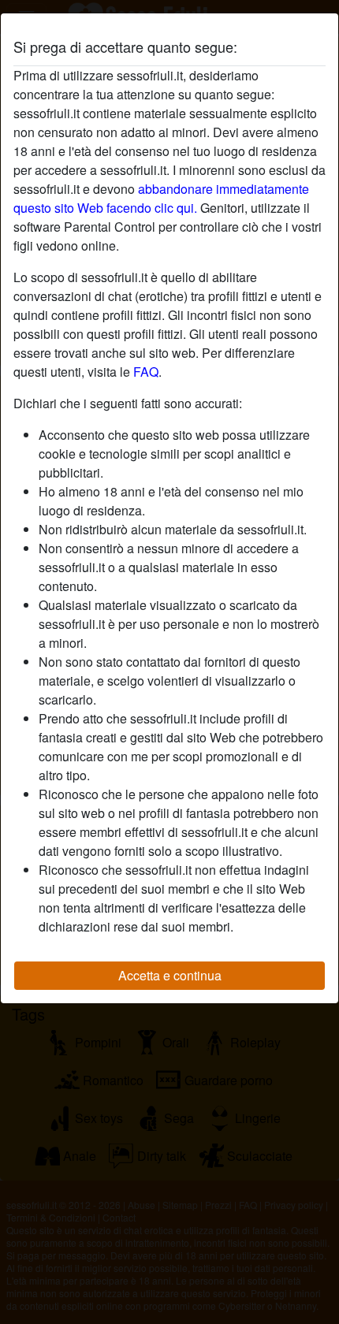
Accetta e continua (170, 975)
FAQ (145, 372)
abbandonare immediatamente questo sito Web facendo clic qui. (161, 198)
